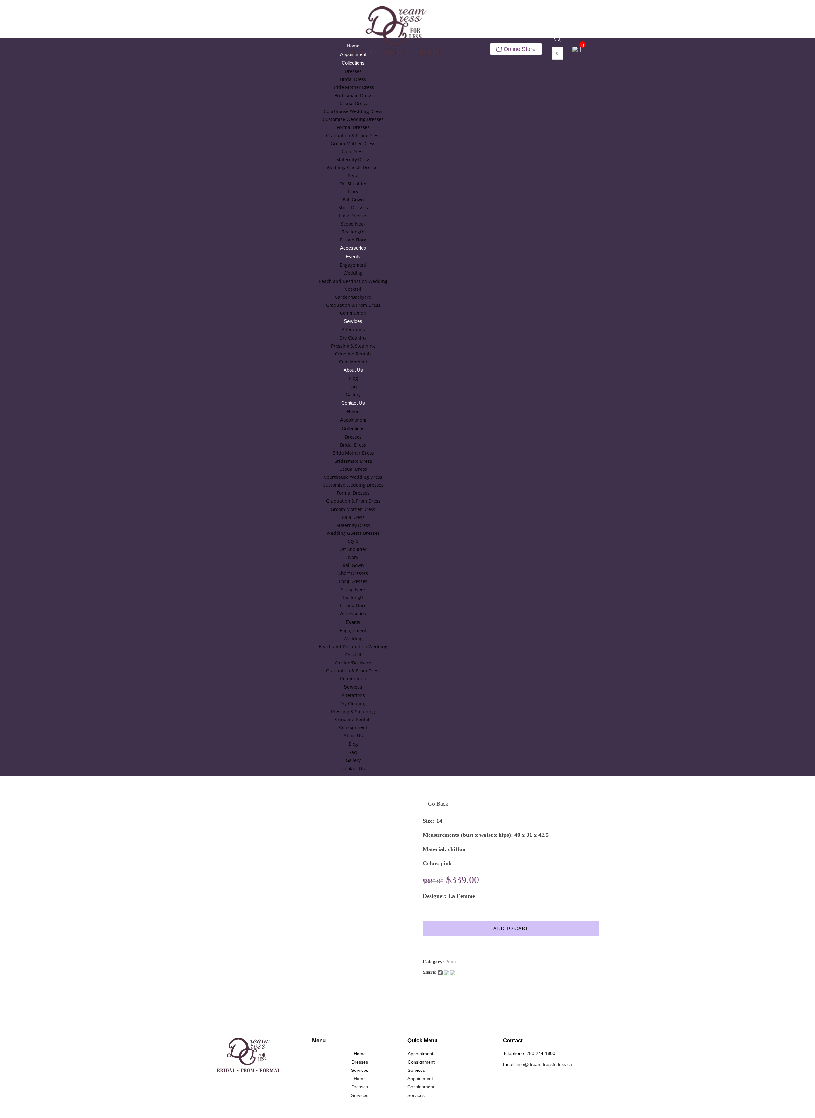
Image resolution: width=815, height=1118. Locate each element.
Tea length (353, 232)
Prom (450, 961)
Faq (353, 386)
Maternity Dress (353, 159)
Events (353, 256)
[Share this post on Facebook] (447, 972)
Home (353, 45)
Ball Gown (353, 200)
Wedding (353, 273)
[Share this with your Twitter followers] (441, 972)
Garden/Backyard (353, 297)
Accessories (353, 248)
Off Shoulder (353, 184)
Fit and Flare (353, 240)
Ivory (353, 192)
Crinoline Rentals (353, 354)
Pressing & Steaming (353, 346)
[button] (557, 42)
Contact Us (353, 402)
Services (353, 321)
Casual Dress (353, 103)
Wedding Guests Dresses (353, 167)
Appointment (353, 54)
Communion (353, 313)
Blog (353, 378)
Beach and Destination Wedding (353, 281)
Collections (353, 63)
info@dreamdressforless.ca (544, 1064)
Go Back (437, 803)
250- (531, 1053)
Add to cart (510, 928)
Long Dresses (353, 215)
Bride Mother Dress (353, 87)
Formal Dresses (353, 127)
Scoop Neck (353, 224)
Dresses (353, 71)
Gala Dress (353, 151)
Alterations (353, 329)
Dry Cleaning (353, 338)
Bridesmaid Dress (353, 95)
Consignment (353, 362)
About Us (353, 370)
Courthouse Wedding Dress (353, 111)
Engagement (353, 265)
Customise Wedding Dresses (353, 119)
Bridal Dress (353, 79)
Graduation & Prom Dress (353, 136)
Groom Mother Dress (353, 143)
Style (353, 175)
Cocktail (353, 289)
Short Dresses (353, 207)
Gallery (353, 394)
